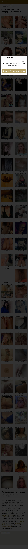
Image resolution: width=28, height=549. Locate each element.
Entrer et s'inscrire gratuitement (14, 71)
